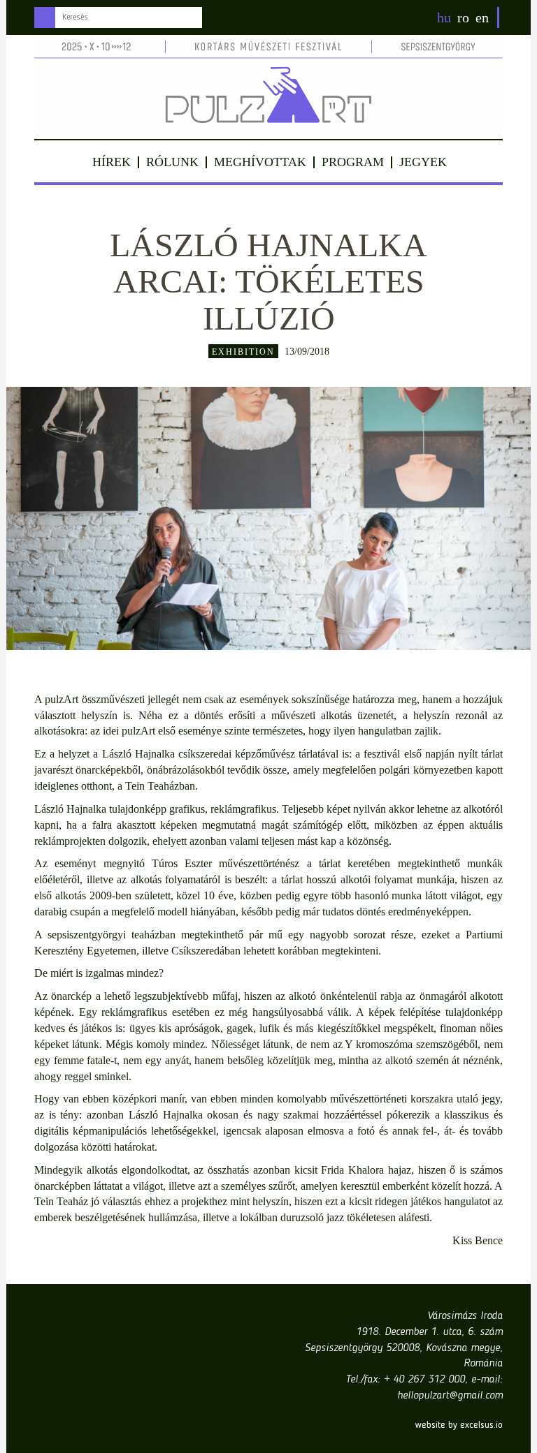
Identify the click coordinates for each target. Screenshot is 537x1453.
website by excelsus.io (459, 1425)
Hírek (111, 162)
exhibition (243, 352)
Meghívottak (260, 162)
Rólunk (172, 162)
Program (353, 162)
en (482, 17)
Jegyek (423, 162)
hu (444, 17)
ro (463, 17)
